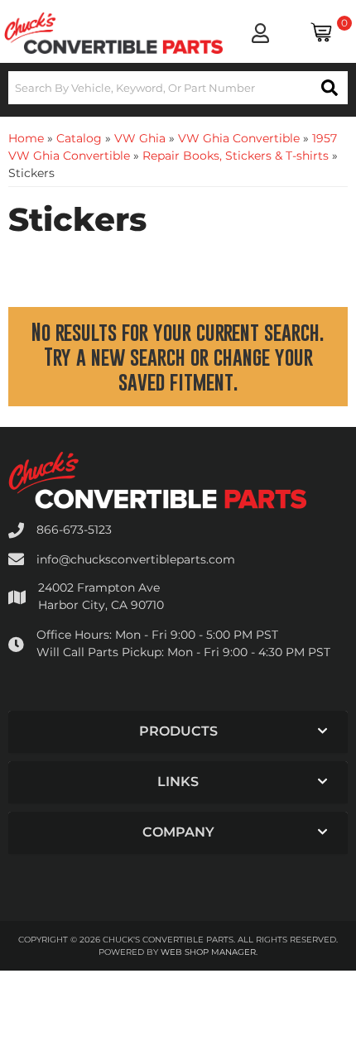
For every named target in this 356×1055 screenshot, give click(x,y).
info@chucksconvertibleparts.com (135, 559)
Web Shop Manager (208, 952)
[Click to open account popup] (260, 33)
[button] (178, 87)
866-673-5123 (74, 529)
